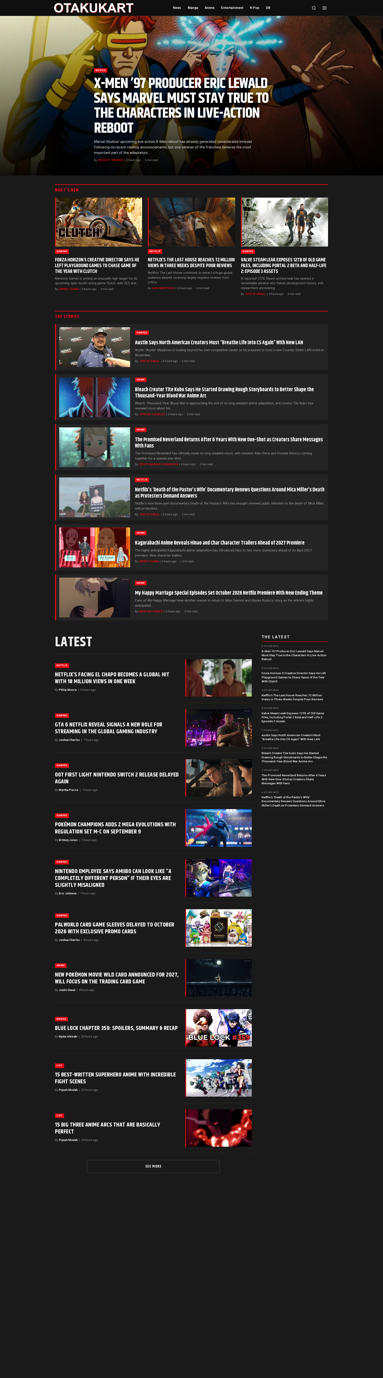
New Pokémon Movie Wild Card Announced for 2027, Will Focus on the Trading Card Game (117, 978)
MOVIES (101, 70)
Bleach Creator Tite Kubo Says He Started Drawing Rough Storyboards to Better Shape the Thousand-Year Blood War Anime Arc (224, 393)
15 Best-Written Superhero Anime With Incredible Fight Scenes (115, 1078)
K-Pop (254, 8)
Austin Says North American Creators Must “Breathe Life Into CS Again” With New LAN (219, 343)
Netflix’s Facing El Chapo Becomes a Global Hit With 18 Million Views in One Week (112, 678)
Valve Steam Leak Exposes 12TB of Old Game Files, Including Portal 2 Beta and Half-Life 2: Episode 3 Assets (283, 265)
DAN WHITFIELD (163, 288)
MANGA (61, 1019)
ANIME (141, 379)
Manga (193, 8)
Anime (210, 8)
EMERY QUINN (69, 289)
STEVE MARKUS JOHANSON (158, 464)
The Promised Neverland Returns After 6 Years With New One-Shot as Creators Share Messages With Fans (229, 443)
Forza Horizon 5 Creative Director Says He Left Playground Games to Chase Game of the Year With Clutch (97, 265)
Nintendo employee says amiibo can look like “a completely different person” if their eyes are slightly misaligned (113, 878)
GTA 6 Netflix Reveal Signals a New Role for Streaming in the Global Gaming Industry (108, 728)
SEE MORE (153, 1166)
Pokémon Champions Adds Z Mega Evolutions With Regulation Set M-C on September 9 (115, 828)
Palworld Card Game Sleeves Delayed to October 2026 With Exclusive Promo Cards (114, 928)
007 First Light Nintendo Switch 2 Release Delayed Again (117, 778)
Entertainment (232, 8)
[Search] (313, 8)
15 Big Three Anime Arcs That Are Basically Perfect (107, 1128)
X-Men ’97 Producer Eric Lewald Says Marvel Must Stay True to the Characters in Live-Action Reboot (181, 106)
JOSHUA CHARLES (152, 414)
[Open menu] (324, 8)
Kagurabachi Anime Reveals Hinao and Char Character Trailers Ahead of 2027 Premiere (220, 543)
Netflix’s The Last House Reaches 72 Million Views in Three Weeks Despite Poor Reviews (191, 263)
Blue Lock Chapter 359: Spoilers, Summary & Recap (116, 1028)
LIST (60, 1065)
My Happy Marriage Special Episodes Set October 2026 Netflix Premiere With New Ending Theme (229, 593)
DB (268, 8)
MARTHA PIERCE (151, 611)
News (177, 8)
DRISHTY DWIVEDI (110, 160)
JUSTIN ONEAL (255, 294)
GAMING (62, 251)
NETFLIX (154, 251)
